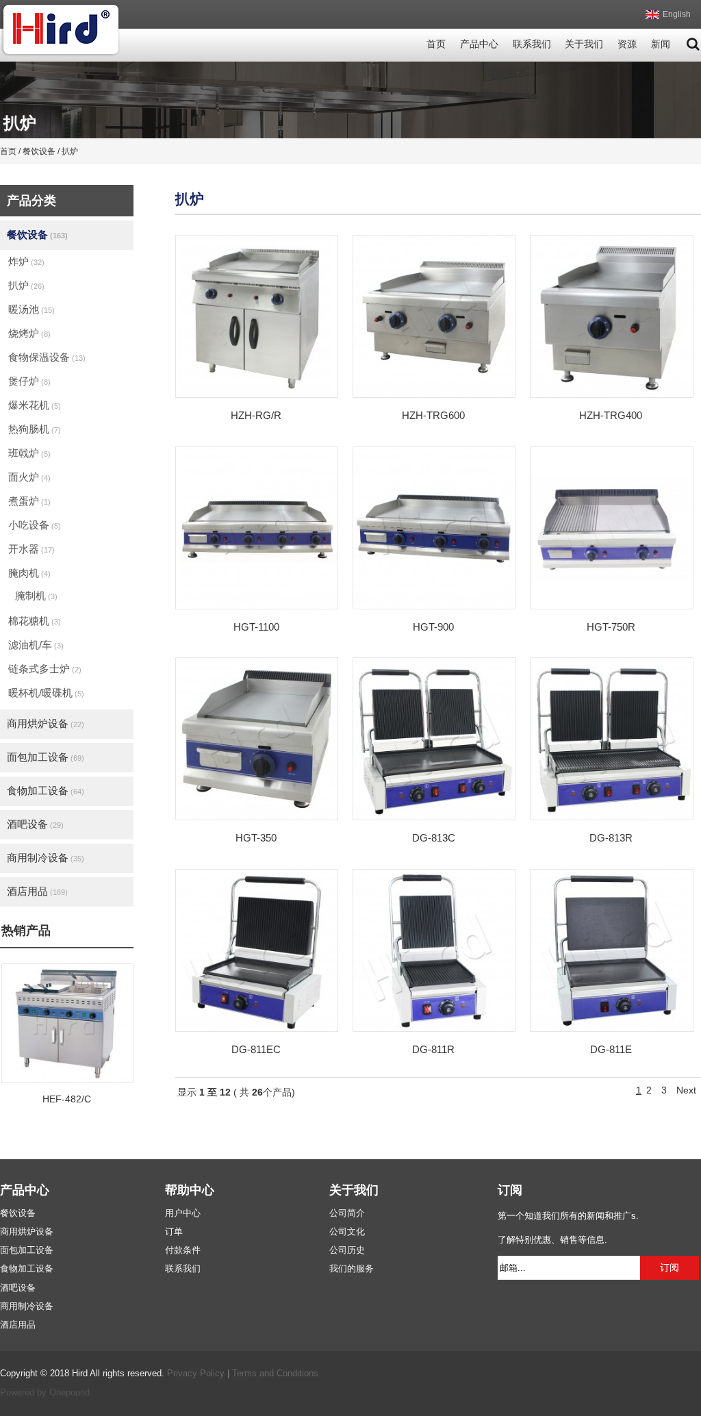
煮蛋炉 (29, 501)
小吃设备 (34, 525)
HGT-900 (433, 627)
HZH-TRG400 (610, 415)
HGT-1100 (256, 627)
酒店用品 (37, 891)
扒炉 (26, 285)
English (677, 14)
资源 (627, 44)
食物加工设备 (45, 790)
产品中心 (479, 44)
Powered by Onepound (45, 1393)
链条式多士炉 (44, 668)
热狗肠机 (34, 429)
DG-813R (611, 838)
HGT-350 (256, 838)
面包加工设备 (45, 757)
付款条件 (183, 1250)
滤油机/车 (36, 644)
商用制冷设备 (45, 857)
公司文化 (347, 1232)
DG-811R (433, 1049)
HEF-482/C (66, 1099)
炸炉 (26, 261)
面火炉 (29, 477)
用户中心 (183, 1213)
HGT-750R (611, 627)
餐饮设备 (37, 234)
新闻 (660, 44)
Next (686, 1090)
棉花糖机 (34, 621)
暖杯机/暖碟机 (46, 692)
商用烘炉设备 (45, 723)
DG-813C (433, 838)
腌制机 (36, 595)
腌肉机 (29, 573)
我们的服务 (351, 1269)
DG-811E (611, 1049)
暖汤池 (31, 309)
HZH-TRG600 (433, 415)
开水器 (31, 549)
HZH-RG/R (256, 415)
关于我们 (584, 44)
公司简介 (347, 1213)
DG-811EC (256, 1049)
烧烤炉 (29, 333)
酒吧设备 (35, 824)
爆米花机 (34, 405)
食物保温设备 (47, 357)
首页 (436, 44)
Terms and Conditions (275, 1373)
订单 (174, 1232)
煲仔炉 (29, 381)
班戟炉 (29, 453)
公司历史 (347, 1250)
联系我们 (532, 44)
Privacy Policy (196, 1373)
